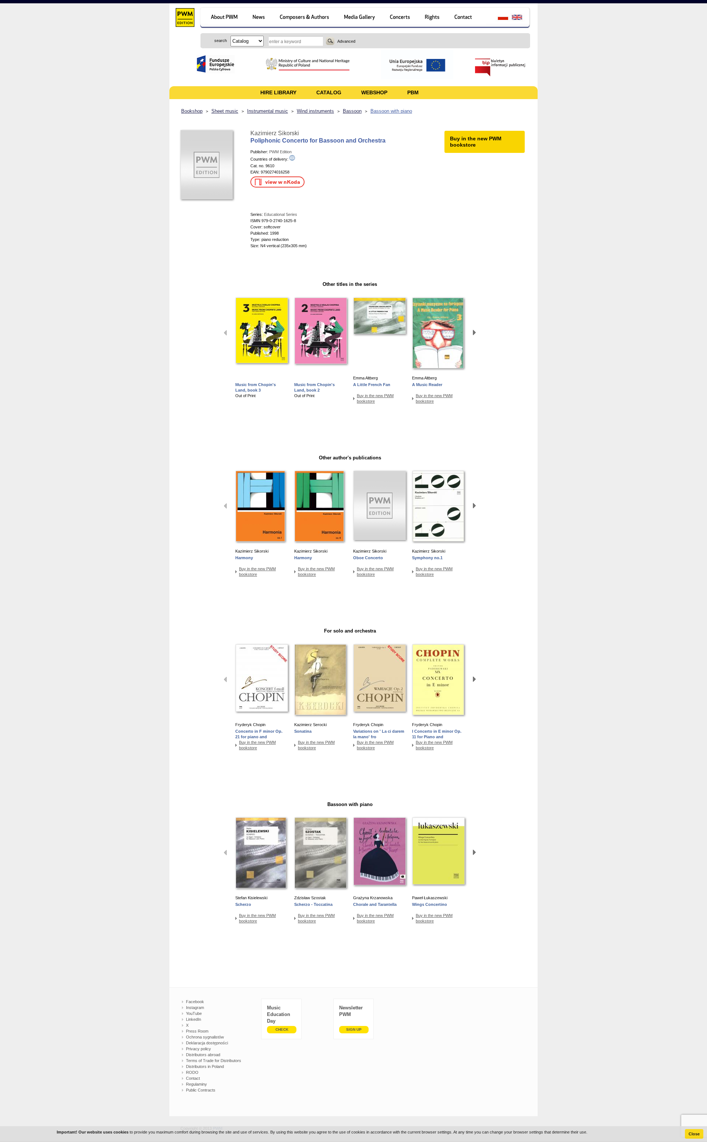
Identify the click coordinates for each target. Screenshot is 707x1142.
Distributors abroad (203, 1054)
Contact (193, 1078)
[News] (259, 18)
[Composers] (305, 18)
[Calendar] (400, 18)
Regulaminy (196, 1084)
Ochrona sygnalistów (205, 1037)
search (330, 41)
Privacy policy (198, 1049)
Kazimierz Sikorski (274, 133)
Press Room (197, 1031)
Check (281, 1029)
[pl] (498, 18)
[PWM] (184, 18)
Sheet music (224, 111)
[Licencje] (432, 18)
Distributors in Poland (205, 1066)
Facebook (195, 1001)
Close (694, 1134)
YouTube (194, 1013)
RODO (192, 1072)
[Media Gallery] (360, 18)
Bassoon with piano (391, 111)
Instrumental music (267, 111)
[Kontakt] (467, 18)
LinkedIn (193, 1019)
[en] (521, 18)
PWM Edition (280, 152)
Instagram (195, 1007)
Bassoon (352, 111)
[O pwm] (223, 18)
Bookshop (192, 111)
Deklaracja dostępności (207, 1043)
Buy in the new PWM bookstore (375, 398)
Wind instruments (315, 111)
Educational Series (280, 214)
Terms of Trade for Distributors (213, 1060)
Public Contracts (200, 1090)
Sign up (354, 1029)
